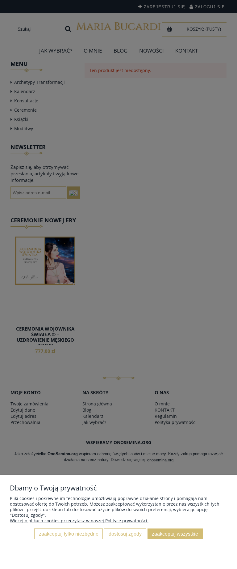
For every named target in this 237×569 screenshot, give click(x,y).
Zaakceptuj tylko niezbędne (68, 534)
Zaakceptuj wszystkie (175, 534)
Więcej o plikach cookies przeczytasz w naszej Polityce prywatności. (79, 521)
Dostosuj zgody (125, 534)
